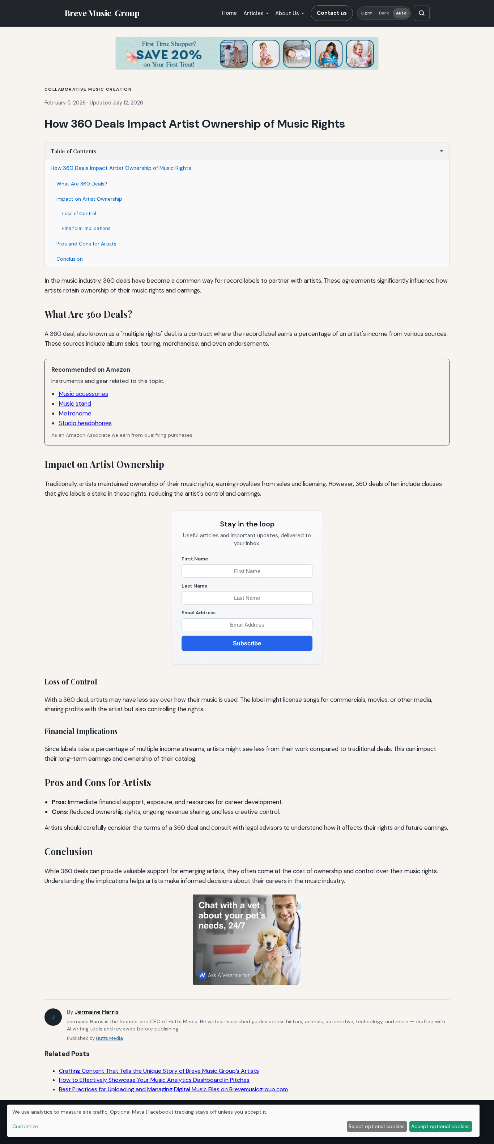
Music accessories (83, 394)
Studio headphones (85, 423)
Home (229, 13)
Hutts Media (109, 1038)
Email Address (199, 613)
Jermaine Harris (97, 1012)
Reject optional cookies (377, 1126)
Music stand (75, 403)
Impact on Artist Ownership (89, 199)
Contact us (332, 13)
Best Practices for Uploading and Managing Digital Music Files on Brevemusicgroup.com (173, 1089)
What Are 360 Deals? (81, 183)
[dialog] (243, 1121)
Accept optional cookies (440, 1126)
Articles (253, 13)
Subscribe (247, 643)
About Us (287, 13)
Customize (25, 1126)
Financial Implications (86, 228)
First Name (195, 559)
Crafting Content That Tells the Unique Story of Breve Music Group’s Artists (159, 1071)
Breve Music (102, 13)
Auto (401, 13)
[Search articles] (422, 13)
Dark (384, 13)
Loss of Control (79, 213)
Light (366, 13)
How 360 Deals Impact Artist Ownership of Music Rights (121, 168)
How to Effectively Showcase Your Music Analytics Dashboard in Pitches (154, 1080)
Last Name (194, 586)
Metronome (75, 413)
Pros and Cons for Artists (86, 243)
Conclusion (69, 259)
